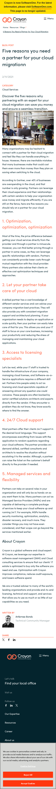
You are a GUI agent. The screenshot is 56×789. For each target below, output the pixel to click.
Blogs (22, 27)
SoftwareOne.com (41, 6)
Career (8, 731)
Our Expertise (12, 713)
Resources (10, 722)
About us (9, 740)
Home (5, 27)
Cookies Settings (28, 766)
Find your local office (20, 683)
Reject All (28, 774)
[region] (28, 766)
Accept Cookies (28, 783)
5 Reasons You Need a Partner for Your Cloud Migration (25, 31)
